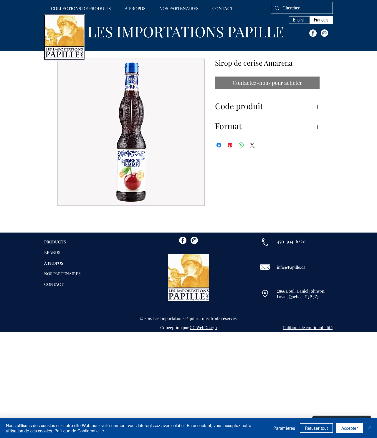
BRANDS (52, 252)
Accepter (349, 428)
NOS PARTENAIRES (62, 273)
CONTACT (54, 284)
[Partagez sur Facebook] (218, 145)
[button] (81, 9)
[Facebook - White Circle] (313, 33)
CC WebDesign (203, 327)
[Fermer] (369, 428)
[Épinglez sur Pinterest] (230, 145)
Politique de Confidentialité (79, 431)
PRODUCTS (55, 242)
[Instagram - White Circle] (324, 33)
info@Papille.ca (291, 267)
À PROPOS (53, 263)
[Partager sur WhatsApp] (241, 145)
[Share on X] (252, 145)
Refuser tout (316, 428)
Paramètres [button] (284, 428)
